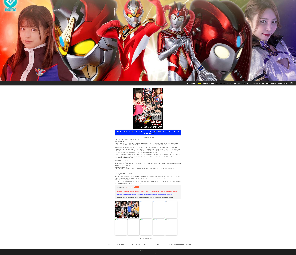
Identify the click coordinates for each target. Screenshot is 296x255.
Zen (221, 83)
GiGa (217, 83)
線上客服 (273, 83)
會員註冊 (280, 83)
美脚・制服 (151, 137)
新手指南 (261, 83)
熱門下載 (249, 83)
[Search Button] (291, 83)
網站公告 (193, 83)
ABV (224, 83)
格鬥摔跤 (147, 137)
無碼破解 (211, 83)
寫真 (239, 83)
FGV (155, 238)
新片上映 (205, 83)
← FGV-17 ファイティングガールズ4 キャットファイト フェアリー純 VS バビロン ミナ (125, 244)
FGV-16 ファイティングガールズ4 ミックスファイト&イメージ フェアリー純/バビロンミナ (148, 132)
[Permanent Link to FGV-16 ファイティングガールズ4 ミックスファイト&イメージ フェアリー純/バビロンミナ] (148, 108)
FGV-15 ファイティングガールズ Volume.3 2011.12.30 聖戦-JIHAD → (174, 244)
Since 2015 (155, 250)
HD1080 (243, 83)
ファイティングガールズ (149, 238)
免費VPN (268, 83)
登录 (137, 187)
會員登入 (286, 83)
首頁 (188, 83)
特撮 (235, 83)
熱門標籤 (255, 83)
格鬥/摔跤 (229, 83)
